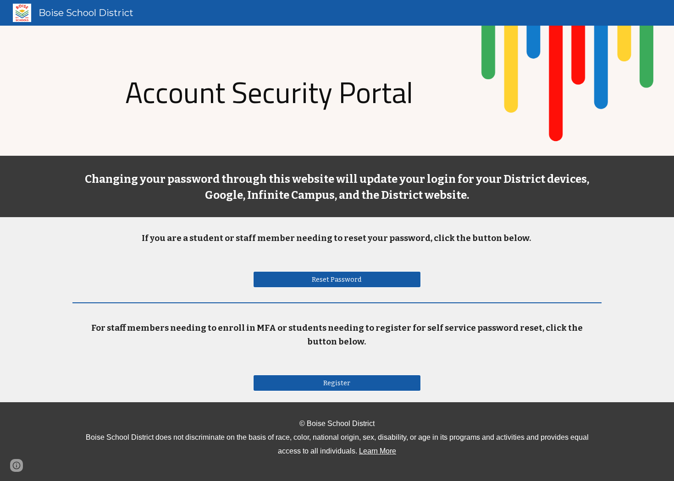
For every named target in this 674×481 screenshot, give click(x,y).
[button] (16, 465)
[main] (268, 90)
